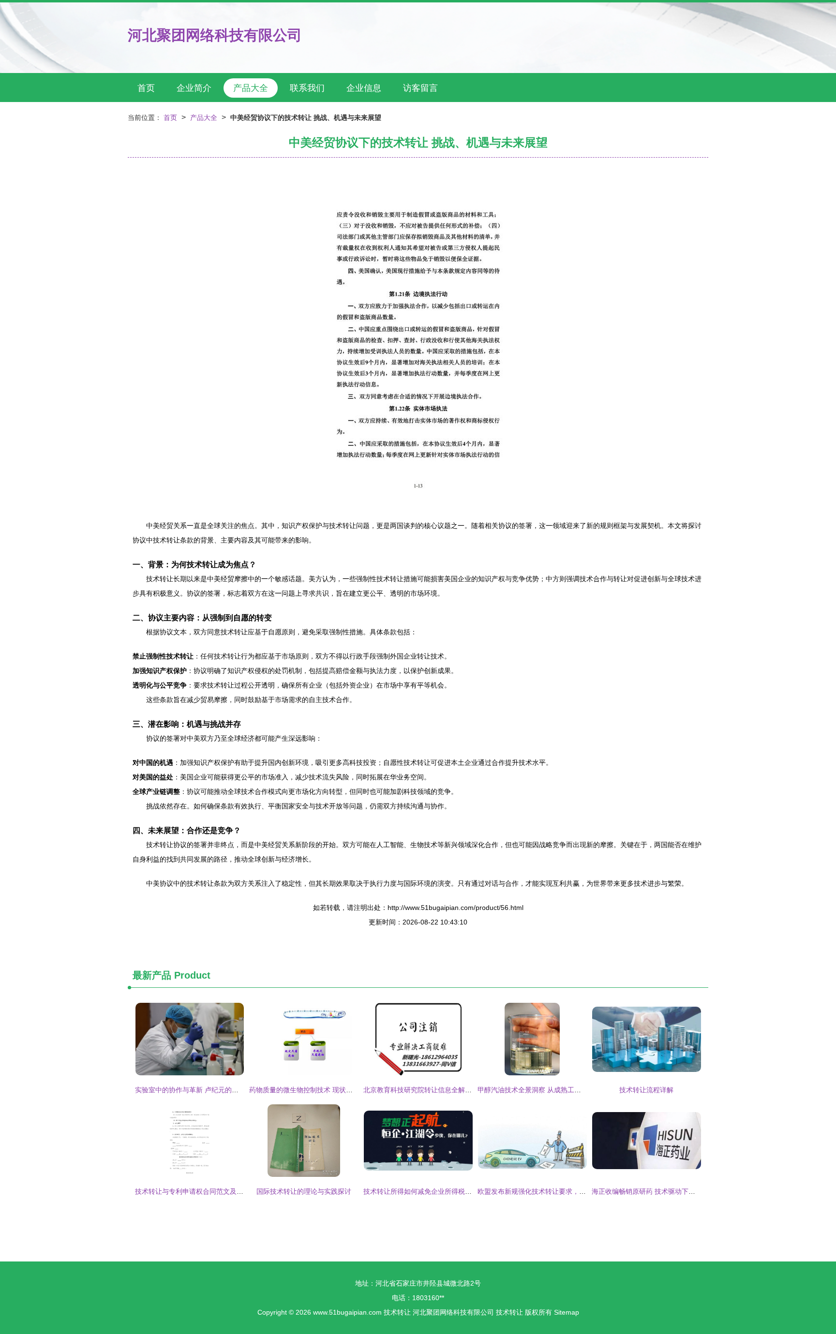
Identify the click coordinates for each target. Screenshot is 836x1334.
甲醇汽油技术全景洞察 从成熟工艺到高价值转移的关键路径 (567, 1090)
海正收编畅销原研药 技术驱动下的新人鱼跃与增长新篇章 (677, 1191)
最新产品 (152, 975)
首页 (146, 88)
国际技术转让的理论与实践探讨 (303, 1191)
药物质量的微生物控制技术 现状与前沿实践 (314, 1090)
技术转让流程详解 (646, 1090)
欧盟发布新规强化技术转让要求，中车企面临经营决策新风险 (569, 1191)
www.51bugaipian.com (347, 1312)
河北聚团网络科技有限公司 (215, 35)
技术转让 (397, 1312)
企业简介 (194, 88)
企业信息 (363, 88)
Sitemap (566, 1312)
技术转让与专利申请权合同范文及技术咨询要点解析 (213, 1191)
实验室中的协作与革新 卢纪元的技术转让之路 (203, 1090)
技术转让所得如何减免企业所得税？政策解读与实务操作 (448, 1191)
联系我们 (307, 88)
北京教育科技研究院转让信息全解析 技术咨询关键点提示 (449, 1090)
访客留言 (420, 88)
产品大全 (250, 88)
